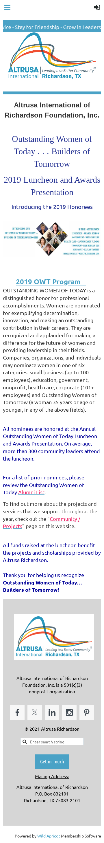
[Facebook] (17, 712)
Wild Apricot (48, 835)
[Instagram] (69, 712)
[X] (34, 712)
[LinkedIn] (52, 712)
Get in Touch (52, 761)
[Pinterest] (86, 712)
